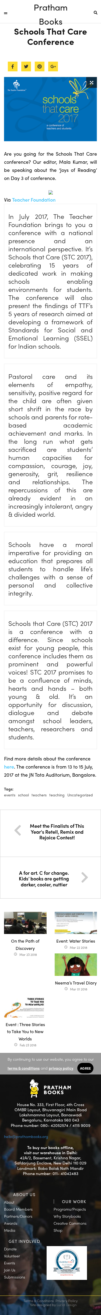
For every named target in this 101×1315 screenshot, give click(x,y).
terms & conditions (24, 1068)
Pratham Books (51, 7)
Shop (58, 1230)
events (9, 794)
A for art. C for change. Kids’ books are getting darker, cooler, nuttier (44, 878)
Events (9, 1263)
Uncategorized (80, 794)
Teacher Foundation (33, 199)
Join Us (9, 1270)
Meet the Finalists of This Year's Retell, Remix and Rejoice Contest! (57, 831)
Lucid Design (66, 1304)
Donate (10, 1248)
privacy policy (61, 1068)
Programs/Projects (70, 1209)
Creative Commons (70, 1223)
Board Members (18, 1209)
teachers (39, 794)
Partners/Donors (18, 1216)
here (9, 766)
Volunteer (12, 1256)
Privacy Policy (66, 1300)
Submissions (14, 1277)
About (9, 1202)
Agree (85, 1068)
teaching (57, 794)
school (23, 794)
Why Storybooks (67, 1216)
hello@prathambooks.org (26, 1136)
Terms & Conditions (38, 1300)
